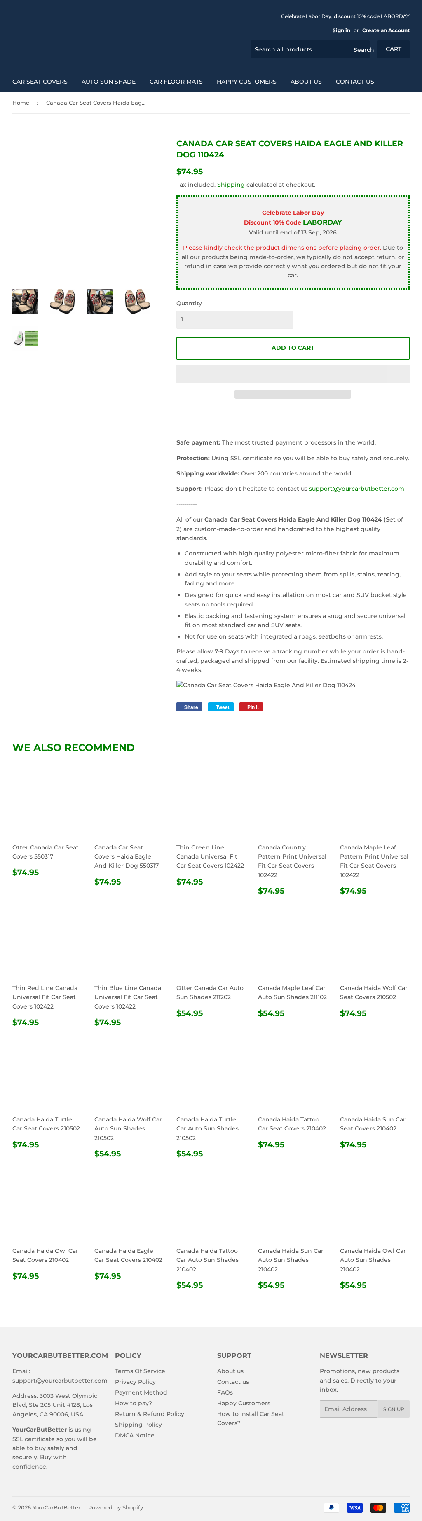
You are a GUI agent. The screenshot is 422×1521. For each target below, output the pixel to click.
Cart (393, 49)
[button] (293, 374)
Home (20, 102)
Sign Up (393, 1409)
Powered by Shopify (115, 1507)
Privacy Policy (135, 1381)
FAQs (225, 1392)
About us (306, 81)
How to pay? (133, 1403)
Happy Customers (247, 81)
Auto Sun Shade (109, 81)
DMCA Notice (135, 1435)
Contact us (355, 81)
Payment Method (141, 1392)
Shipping (231, 184)
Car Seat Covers (40, 81)
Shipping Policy (138, 1424)
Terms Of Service (140, 1371)
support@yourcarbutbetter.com (356, 488)
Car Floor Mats (176, 81)
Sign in (341, 30)
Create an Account (386, 30)
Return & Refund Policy (149, 1414)
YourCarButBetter (56, 1507)
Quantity (189, 303)
